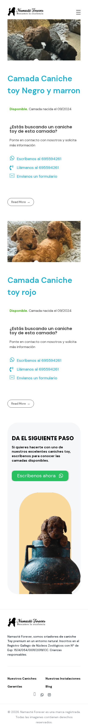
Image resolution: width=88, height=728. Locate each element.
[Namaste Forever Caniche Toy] (25, 11)
